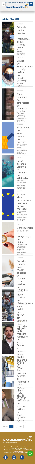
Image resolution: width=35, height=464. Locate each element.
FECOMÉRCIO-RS (13, 3)
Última (20, 426)
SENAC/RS (27, 3)
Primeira (5, 426)
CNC (6, 3)
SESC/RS (21, 3)
